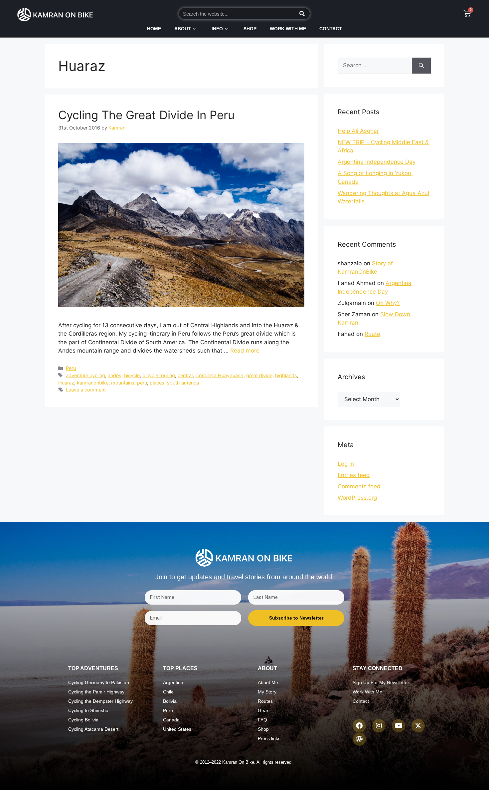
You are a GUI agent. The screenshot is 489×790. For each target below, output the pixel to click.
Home (154, 28)
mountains (122, 383)
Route (372, 334)
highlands (286, 375)
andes (114, 375)
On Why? (388, 303)
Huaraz (66, 383)
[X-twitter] (418, 725)
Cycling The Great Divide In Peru (146, 115)
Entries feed (354, 475)
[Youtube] (398, 725)
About (182, 28)
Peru (71, 368)
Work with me (288, 28)
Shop (250, 28)
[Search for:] (375, 66)
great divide (259, 375)
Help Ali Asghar (358, 131)
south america (183, 383)
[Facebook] (359, 725)
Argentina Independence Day (376, 161)
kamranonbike (92, 383)
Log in (346, 463)
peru (142, 383)
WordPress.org (357, 497)
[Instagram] (379, 725)
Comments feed (359, 486)
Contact (330, 28)
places (157, 383)
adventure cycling (85, 375)
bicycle (132, 375)
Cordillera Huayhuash (219, 375)
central (185, 375)
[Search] (302, 13)
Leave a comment (86, 390)
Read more (244, 350)
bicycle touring (158, 375)
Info (217, 28)
